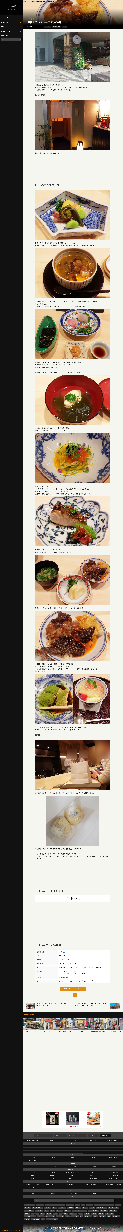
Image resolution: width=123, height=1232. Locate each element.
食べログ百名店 (35, 1219)
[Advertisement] (11, 53)
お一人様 (53, 1172)
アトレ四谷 (27, 1208)
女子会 (72, 1175)
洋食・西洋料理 (73, 1149)
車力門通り (103, 1216)
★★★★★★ (38, 27)
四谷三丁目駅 (56, 27)
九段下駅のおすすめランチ (92, 1184)
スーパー (85, 1208)
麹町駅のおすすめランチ (73, 1184)
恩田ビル (87, 1213)
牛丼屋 (67, 1216)
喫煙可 (42, 1213)
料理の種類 (4, 22)
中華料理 (73, 1146)
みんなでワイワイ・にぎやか (73, 1172)
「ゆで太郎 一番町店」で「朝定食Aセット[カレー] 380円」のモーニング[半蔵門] (90, 1005)
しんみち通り (109, 1205)
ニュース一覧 (73, 1140)
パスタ (46, 1210)
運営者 (32, 1193)
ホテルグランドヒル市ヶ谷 (79, 1210)
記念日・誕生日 (113, 1178)
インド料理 (48, 1208)
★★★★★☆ (52, 1166)
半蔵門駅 (53, 1158)
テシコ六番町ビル (29, 1210)
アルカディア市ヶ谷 (38, 1208)
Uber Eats (89, 1205)
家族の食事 (93, 1175)
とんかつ (117, 1205)
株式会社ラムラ (50, 1216)
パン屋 (52, 1210)
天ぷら (55, 1213)
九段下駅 (93, 1158)
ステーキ (78, 1208)
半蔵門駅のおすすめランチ (52, 1184)
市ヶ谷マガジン (6, 18)
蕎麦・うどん (113, 1149)
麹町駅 (72, 1158)
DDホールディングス (51, 1205)
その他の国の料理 (52, 1152)
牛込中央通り (74, 1216)
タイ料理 (92, 1208)
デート (92, 1172)
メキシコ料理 (113, 1210)
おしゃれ (32, 1172)
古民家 (32, 1175)
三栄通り (27, 1213)
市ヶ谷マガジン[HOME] (33, 1140)
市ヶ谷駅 (32, 1158)
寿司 (60, 1213)
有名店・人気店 (73, 1178)
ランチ (64, 27)
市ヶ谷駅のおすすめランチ (32, 1184)
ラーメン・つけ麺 (52, 1149)
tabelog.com (64, 981)
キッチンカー (62, 1208)
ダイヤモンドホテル (102, 1208)
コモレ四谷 (70, 1208)
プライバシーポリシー (72, 1193)
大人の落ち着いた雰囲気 (53, 1175)
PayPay (77, 1205)
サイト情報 (4, 36)
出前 (33, 1213)
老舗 (53, 1178)
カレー (54, 1208)
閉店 (109, 1216)
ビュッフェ (59, 1210)
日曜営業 (101, 1213)
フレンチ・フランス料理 (113, 1146)
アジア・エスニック (33, 1149)
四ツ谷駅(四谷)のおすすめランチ (113, 1184)
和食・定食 (47, 27)
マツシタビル (104, 1210)
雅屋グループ (116, 1216)
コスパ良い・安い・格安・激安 (93, 1178)
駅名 (2, 27)
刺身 (37, 1213)
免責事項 (53, 1193)
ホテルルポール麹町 (93, 1210)
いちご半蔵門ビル (99, 1205)
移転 (81, 1216)
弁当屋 (80, 1213)
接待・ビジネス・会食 (112, 1175)
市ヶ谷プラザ (73, 1213)
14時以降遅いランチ (30, 1205)
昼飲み (32, 1178)
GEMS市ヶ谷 (69, 1205)
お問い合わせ (93, 1193)
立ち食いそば (88, 1216)
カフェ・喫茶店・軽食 (32, 1152)
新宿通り (94, 1213)
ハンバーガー (39, 1210)
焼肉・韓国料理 (93, 1149)
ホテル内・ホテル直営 (112, 1172)
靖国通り (27, 1219)
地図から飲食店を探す (112, 1140)
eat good (61, 1205)
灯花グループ (59, 1216)
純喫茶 (95, 1216)
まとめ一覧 (93, 1140)
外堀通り (49, 1213)
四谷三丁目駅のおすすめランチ (32, 1187)
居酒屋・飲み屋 (53, 1146)
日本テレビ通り (109, 1213)
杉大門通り (41, 1216)
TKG (83, 1205)
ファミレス (67, 1210)
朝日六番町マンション (30, 1216)
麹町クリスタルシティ (52, 1219)
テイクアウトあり (113, 1208)
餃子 (43, 1219)
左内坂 (65, 1213)
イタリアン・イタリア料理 (92, 1146)
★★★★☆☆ (73, 1166)
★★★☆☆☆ (93, 1166)
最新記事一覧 (5, 31)
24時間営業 (40, 1205)
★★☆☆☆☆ (113, 1166)
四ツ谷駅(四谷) (113, 1158)
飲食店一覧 (52, 1140)
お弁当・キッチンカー (72, 1152)
